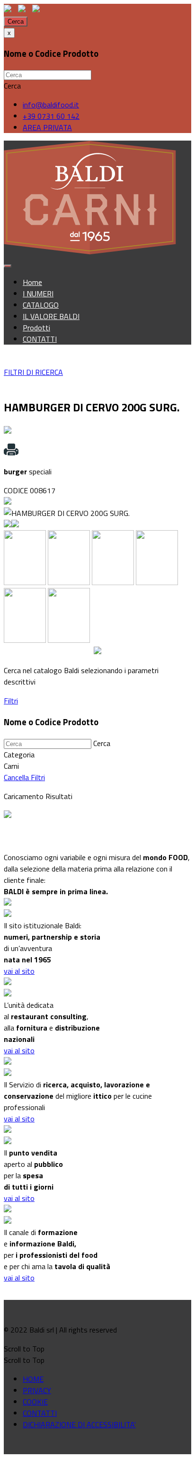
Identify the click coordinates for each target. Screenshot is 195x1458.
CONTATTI (40, 339)
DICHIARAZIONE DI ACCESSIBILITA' (79, 1424)
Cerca (16, 21)
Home (32, 282)
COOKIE (35, 1401)
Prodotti (36, 327)
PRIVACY (37, 1390)
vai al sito (19, 971)
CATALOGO (41, 305)
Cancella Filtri (24, 777)
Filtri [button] (11, 700)
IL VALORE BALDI (51, 316)
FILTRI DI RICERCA (33, 372)
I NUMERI (38, 293)
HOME (33, 1379)
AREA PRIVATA (47, 127)
